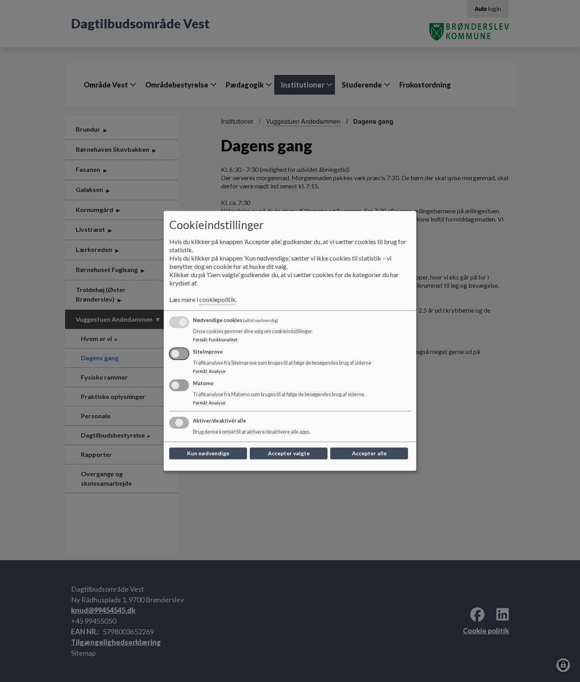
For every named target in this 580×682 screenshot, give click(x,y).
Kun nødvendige (208, 453)
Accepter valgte (289, 453)
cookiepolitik (217, 300)
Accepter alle (369, 453)
